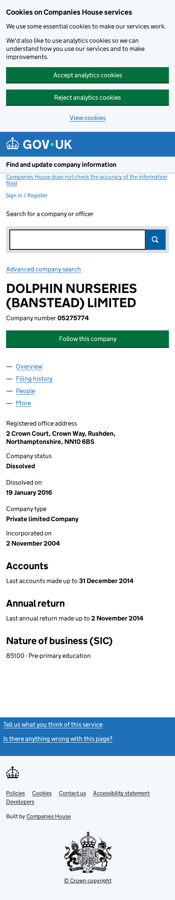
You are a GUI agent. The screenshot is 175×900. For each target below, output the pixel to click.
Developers (20, 801)
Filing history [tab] (34, 378)
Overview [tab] (29, 366)
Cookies (42, 793)
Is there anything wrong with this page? (57, 739)
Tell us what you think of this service (53, 724)
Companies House (48, 816)
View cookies (88, 118)
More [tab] (23, 403)
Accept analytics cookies (87, 75)
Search (155, 239)
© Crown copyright (88, 880)
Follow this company (87, 339)
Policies (15, 793)
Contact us (72, 793)
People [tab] (25, 391)
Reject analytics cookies (87, 97)
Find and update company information (61, 164)
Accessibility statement (121, 793)
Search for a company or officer (50, 214)
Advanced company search (43, 269)
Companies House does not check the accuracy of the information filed (86, 180)
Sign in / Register (27, 195)
